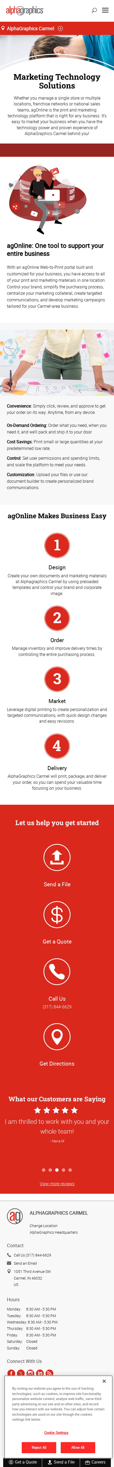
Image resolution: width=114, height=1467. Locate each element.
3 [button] (57, 1170)
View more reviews (57, 1184)
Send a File (64, 1462)
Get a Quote (26, 1462)
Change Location (44, 1225)
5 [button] (70, 1170)
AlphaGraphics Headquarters (54, 1232)
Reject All (39, 1447)
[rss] (49, 1373)
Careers (98, 1462)
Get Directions (57, 1063)
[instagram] (30, 1373)
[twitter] (20, 1373)
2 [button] (50, 1170)
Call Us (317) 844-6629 (32, 1255)
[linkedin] (40, 1373)
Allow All (77, 1447)
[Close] (104, 1381)
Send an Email (25, 1263)
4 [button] (64, 1170)
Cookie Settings (56, 1432)
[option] (57, 1135)
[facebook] (11, 1373)
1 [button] (44, 1170)
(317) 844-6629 (57, 1007)
